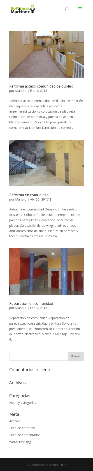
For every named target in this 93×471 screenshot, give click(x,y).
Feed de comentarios (24, 435)
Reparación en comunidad (31, 303)
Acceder (15, 421)
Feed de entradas (22, 428)
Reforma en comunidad (29, 194)
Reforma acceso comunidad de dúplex (41, 86)
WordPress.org (20, 442)
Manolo (20, 90)
